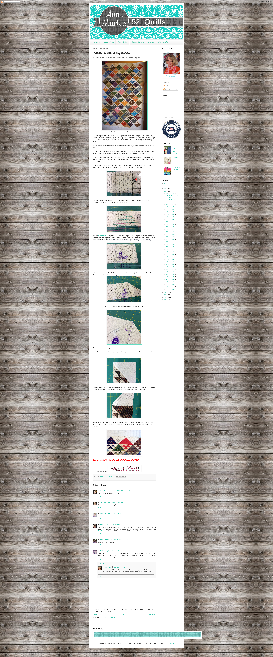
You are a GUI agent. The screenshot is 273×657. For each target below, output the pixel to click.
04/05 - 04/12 (170, 259)
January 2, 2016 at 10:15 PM (119, 539)
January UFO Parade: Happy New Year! (171, 196)
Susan (101, 513)
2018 (166, 183)
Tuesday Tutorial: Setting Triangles (171, 200)
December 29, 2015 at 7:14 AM (120, 491)
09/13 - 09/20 (170, 229)
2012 (166, 297)
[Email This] (117, 477)
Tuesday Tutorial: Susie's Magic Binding (174, 150)
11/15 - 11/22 (170, 214)
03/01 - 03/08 (170, 272)
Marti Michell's (103, 236)
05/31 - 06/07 (170, 244)
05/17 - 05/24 (170, 246)
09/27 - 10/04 (170, 224)
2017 (166, 186)
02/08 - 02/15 (170, 279)
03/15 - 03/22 (170, 266)
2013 (166, 295)
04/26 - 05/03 (170, 252)
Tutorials (151, 42)
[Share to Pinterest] (125, 477)
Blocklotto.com (102, 531)
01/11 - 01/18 (170, 287)
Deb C (101, 502)
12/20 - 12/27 (170, 204)
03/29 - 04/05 (170, 262)
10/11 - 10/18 (170, 219)
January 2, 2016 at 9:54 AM (112, 525)
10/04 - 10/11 (170, 221)
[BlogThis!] (119, 477)
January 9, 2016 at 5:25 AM (111, 551)
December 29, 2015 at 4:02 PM (113, 513)
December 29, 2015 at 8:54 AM (113, 502)
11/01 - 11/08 (170, 217)
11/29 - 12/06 (170, 209)
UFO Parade (163, 42)
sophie (101, 525)
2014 (166, 292)
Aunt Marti (108, 567)
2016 (166, 188)
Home (124, 614)
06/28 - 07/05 (170, 237)
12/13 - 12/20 (170, 207)
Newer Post (97, 614)
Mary (101, 551)
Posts (166, 86)
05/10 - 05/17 (170, 249)
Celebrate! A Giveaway (176, 168)
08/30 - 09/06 (170, 232)
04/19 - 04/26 (170, 254)
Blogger (171, 643)
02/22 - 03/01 (170, 274)
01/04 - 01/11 (170, 289)
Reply (99, 496)
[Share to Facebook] (123, 477)
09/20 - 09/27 (170, 227)
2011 (166, 300)
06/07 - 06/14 (170, 241)
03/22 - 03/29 (170, 264)
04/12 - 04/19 (170, 257)
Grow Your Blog (175, 158)
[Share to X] (121, 477)
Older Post (152, 614)
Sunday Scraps (137, 42)
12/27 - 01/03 (170, 193)
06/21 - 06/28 (170, 239)
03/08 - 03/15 (170, 269)
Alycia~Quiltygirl (104, 539)
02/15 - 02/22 (170, 277)
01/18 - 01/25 (170, 284)
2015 (166, 191)
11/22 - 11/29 (170, 212)
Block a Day (109, 42)
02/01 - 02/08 (170, 282)
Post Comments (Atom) (108, 617)
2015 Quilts (95, 42)
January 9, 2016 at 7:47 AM (122, 567)
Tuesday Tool (101, 479)
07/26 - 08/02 (170, 234)
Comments (168, 89)
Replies (102, 563)
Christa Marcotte (104, 491)
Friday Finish (122, 42)
